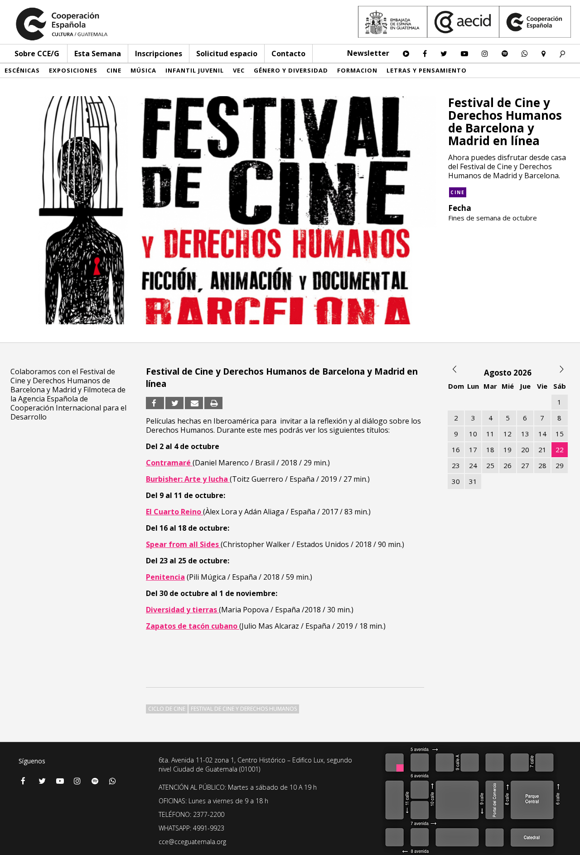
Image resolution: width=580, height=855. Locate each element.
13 (525, 433)
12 (507, 433)
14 (542, 433)
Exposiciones (73, 70)
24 (473, 465)
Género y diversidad (291, 70)
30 (456, 481)
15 (560, 433)
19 (507, 449)
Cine (113, 70)
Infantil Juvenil (194, 70)
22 (560, 449)
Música (143, 70)
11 (490, 433)
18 (490, 449)
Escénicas (22, 70)
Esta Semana (97, 54)
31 (473, 481)
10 (473, 433)
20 (525, 449)
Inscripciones (158, 54)
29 (560, 465)
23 (456, 465)
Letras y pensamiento (427, 70)
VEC (239, 70)
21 (542, 449)
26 (507, 465)
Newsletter (368, 53)
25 (490, 465)
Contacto (288, 54)
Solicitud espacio (226, 54)
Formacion (357, 70)
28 (542, 465)
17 (473, 449)
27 (525, 465)
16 (456, 449)
